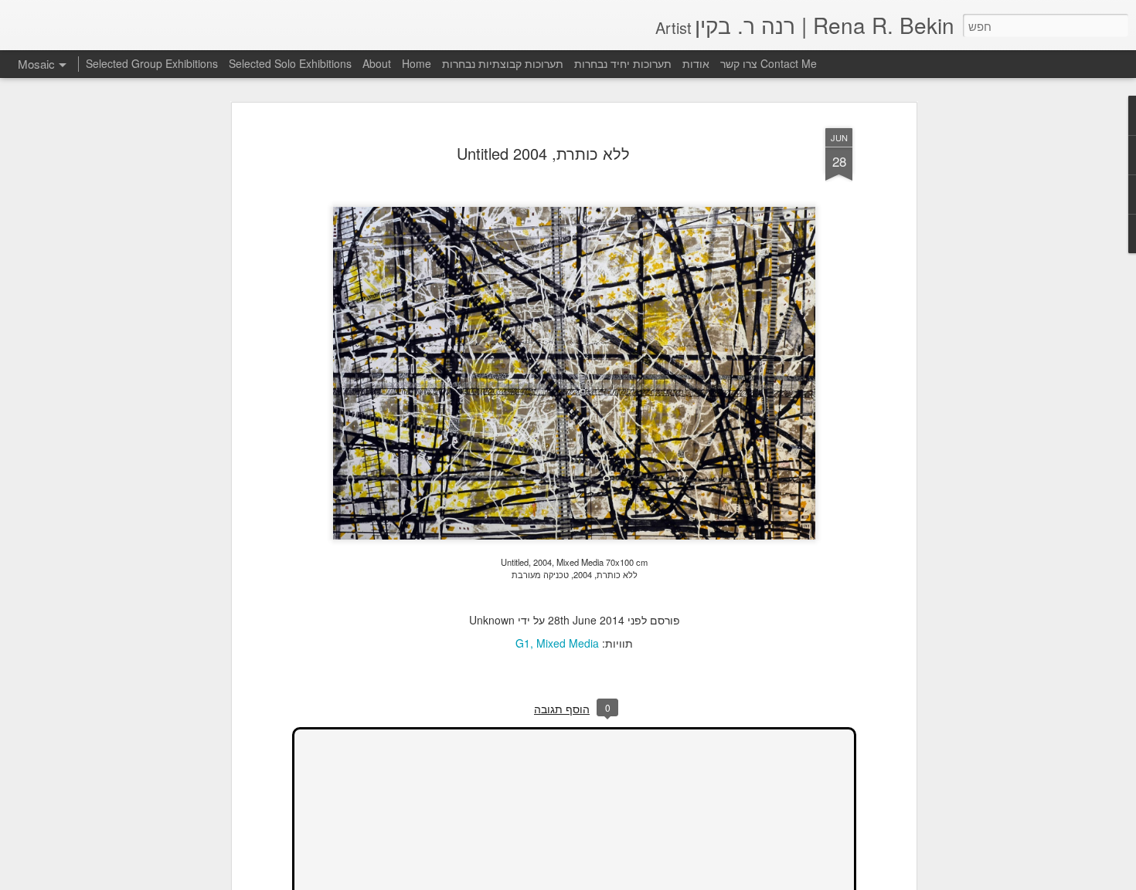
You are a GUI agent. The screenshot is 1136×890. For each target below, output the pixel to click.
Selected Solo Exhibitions (290, 63)
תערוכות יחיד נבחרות (623, 63)
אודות (695, 63)
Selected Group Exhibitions (152, 63)
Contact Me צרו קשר (768, 63)
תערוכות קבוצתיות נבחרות (502, 63)
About (376, 63)
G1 (522, 643)
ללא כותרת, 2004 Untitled (543, 153)
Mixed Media (567, 643)
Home (416, 63)
